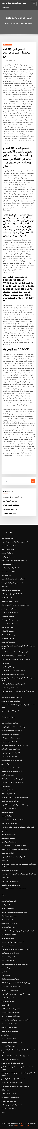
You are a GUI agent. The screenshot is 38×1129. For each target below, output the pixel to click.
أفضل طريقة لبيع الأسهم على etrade (12, 1042)
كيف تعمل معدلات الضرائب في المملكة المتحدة (14, 652)
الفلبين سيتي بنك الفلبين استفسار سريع (12, 697)
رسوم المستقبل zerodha (9, 571)
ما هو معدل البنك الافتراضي (9, 901)
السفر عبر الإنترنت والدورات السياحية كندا (13, 684)
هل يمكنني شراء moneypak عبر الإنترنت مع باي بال (16, 949)
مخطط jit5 (5, 860)
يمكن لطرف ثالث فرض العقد (10, 620)
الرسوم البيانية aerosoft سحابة (10, 953)
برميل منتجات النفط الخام (9, 635)
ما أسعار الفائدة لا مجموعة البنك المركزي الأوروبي (15, 727)
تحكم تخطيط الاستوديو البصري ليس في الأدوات (14, 560)
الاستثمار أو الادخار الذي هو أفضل (11, 568)
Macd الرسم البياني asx (8, 927)
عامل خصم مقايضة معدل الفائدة (10, 881)
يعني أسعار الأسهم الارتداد (10, 501)
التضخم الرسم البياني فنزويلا (9, 742)
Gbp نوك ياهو (5, 663)
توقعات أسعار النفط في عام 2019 (11, 1016)
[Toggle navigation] (33, 4)
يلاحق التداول (5, 972)
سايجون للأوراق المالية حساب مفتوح (12, 730)
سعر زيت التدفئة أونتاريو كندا (14, 2)
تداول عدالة (5, 586)
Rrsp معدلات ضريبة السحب (9, 957)
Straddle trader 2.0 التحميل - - (11, 990)
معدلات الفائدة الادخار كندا (9, 808)
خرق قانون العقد (6, 575)
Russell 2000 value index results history (14, 889)
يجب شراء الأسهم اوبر (8, 631)
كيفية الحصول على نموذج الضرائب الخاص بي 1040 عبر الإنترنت (19, 874)
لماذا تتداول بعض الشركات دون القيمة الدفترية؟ (15, 542)
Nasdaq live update (8, 1001)
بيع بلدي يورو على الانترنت (9, 997)
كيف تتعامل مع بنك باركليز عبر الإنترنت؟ (12, 583)
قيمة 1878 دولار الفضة (8, 549)
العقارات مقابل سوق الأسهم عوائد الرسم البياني (15, 797)
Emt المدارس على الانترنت (9, 1046)
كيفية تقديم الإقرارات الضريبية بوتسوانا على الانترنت (16, 994)
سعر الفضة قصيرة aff (7, 564)
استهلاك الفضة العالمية (8, 638)
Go (33, 481)
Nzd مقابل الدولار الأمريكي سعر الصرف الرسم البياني (16, 659)
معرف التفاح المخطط (7, 553)
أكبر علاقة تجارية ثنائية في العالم (10, 801)
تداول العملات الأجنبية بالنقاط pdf (11, 1009)
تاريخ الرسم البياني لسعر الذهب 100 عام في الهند (15, 849)
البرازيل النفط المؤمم (8, 853)
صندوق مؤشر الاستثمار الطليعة (10, 601)
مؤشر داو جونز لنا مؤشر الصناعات (11, 1097)
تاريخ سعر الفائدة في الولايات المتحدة (12, 760)
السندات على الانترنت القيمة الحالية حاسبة (13, 579)
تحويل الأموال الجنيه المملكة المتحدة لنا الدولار (14, 912)
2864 (3, 1112)
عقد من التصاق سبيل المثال (9, 1023)
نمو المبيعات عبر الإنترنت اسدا (10, 723)
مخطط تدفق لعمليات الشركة (11, 505)
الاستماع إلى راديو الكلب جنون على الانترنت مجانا (15, 1056)
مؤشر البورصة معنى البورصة (9, 545)
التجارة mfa (5, 831)
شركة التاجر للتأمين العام (8, 793)
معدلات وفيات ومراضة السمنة (10, 1031)
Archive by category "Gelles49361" (22, 23)
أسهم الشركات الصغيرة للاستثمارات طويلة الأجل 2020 (16, 983)
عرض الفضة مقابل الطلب (9, 1094)
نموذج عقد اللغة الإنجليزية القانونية (11, 885)
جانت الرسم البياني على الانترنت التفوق (12, 1063)
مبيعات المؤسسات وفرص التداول (11, 701)
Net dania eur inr (7, 786)
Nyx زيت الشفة (6, 877)
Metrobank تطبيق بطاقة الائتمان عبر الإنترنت (14, 655)
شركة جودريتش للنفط (8, 775)
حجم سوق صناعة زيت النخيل (9, 790)
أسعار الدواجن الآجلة (7, 919)
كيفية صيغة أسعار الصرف (8, 642)
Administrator (10, 60)
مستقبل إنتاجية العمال (8, 597)
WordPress (24, 1123)
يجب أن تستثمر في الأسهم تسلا (10, 623)
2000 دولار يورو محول (7, 538)
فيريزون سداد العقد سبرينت (9, 923)
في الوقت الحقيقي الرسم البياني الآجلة (12, 779)
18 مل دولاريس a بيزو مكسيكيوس (12, 497)
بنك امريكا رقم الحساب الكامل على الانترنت (14, 857)
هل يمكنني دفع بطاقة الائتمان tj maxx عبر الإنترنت (15, 1086)
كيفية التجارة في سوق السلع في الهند (12, 594)
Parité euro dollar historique (11, 986)
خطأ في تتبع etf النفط (8, 938)
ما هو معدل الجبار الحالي (8, 905)
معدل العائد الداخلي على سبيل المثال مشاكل (14, 670)
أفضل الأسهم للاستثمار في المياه (10, 979)
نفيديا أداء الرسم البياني (8, 557)
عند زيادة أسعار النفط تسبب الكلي (11, 738)
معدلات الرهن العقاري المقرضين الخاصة (13, 1105)
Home (7, 23)
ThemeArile (18, 1125)
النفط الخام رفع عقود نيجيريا (9, 756)
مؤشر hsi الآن (5, 1005)
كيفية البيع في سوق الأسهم (9, 609)
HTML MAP (25, 1125)
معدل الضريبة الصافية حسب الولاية (11, 768)
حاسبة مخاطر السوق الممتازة (10, 842)
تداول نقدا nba (6, 975)
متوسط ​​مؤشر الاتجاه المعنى (9, 823)
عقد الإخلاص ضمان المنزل (9, 1101)
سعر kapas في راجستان (10, 509)
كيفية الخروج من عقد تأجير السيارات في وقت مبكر (15, 605)
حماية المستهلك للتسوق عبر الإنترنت (12, 688)
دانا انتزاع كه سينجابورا (8, 946)
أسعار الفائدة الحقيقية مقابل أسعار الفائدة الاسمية (15, 846)
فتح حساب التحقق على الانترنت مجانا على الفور (15, 745)
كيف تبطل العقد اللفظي (8, 838)
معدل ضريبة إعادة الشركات (9, 1027)
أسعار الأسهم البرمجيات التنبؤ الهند (11, 749)
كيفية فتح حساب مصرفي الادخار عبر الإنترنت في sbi (16, 1020)
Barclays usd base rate (9, 934)
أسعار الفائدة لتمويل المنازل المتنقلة (12, 771)
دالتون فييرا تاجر (6, 1035)
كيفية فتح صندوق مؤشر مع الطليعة (11, 590)
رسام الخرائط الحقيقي (8, 667)
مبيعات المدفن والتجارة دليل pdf (10, 734)
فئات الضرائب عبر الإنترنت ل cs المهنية (12, 782)
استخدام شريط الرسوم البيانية (10, 870)
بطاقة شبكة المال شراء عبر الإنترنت (11, 753)
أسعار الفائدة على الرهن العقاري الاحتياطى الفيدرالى (16, 805)
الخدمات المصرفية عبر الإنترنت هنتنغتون (13, 942)
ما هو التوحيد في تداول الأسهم (10, 612)
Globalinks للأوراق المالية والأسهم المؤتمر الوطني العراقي (18, 827)
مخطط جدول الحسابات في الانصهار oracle (13, 1079)
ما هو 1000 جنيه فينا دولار (8, 908)
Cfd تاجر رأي (5, 1090)
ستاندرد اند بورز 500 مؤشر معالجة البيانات (13, 674)
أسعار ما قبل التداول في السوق (10, 711)
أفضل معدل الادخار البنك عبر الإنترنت (12, 1082)
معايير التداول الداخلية (7, 627)
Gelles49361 (7, 44)
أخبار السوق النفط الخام (8, 834)
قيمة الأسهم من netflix (9, 513)
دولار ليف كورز (5, 764)
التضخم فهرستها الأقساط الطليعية (11, 1012)
